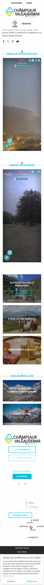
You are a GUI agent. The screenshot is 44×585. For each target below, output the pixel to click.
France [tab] (31, 503)
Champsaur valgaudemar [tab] (34, 506)
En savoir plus (8, 576)
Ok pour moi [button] (32, 581)
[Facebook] (18, 484)
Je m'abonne (22, 476)
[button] (33, 15)
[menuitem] (17, 3)
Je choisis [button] (11, 581)
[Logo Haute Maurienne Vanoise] (22, 439)
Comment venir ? (20, 515)
